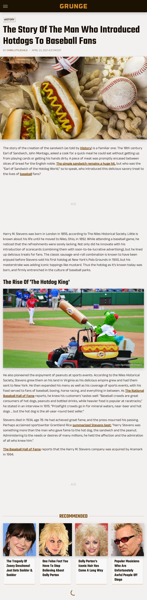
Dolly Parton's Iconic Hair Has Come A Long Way (90, 566)
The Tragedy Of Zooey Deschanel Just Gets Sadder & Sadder (19, 568)
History (9, 19)
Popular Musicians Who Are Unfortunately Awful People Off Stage (126, 570)
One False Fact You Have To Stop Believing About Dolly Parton (55, 568)
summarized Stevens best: (92, 425)
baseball (26, 174)
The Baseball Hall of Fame (22, 449)
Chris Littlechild (17, 50)
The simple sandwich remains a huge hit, (86, 163)
